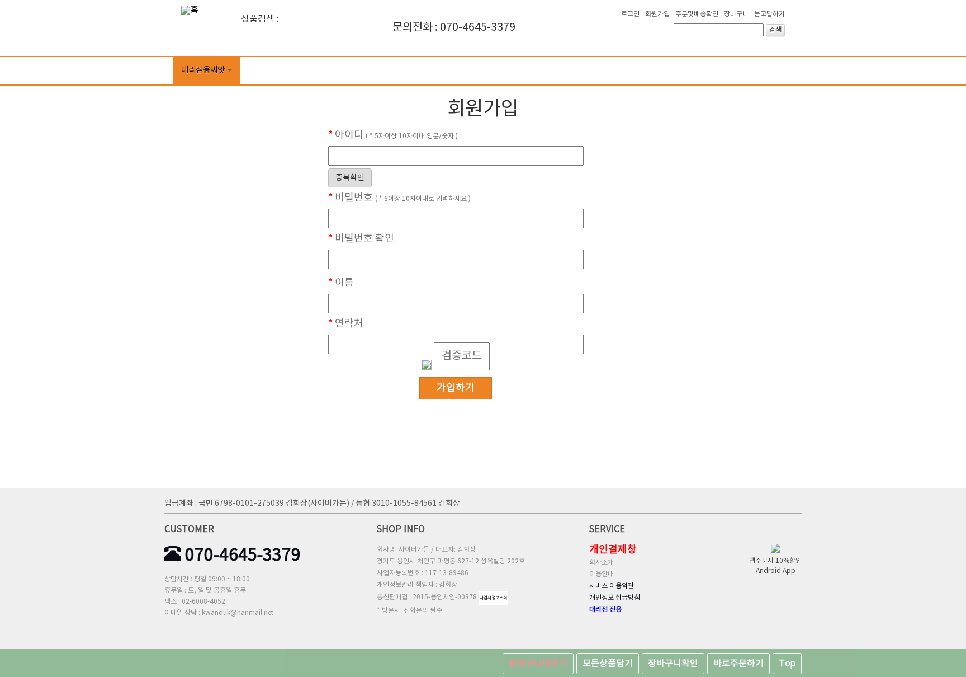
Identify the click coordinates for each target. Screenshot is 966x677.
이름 (341, 283)
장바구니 (736, 14)
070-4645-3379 (241, 555)
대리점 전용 (605, 609)
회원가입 (657, 14)
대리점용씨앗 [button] (203, 70)
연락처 (345, 324)
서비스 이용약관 (611, 586)
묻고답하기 (769, 14)
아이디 (393, 135)
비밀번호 (399, 198)
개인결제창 (613, 550)
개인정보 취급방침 (614, 597)
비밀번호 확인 (361, 239)
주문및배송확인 (696, 14)
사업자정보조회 (493, 597)
